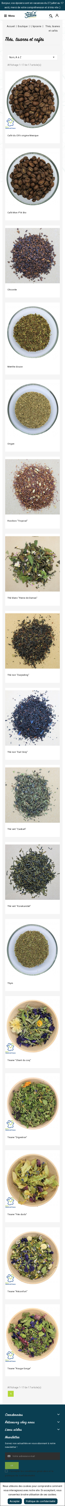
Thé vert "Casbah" (17, 829)
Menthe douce (15, 366)
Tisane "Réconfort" (18, 1291)
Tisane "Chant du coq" (19, 1060)
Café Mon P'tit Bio (17, 212)
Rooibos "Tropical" (18, 521)
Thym (10, 983)
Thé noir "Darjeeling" (18, 675)
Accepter (15, 1501)
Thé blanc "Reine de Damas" (23, 598)
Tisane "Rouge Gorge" (19, 1368)
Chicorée (12, 289)
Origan (11, 443)
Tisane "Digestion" (17, 1137)
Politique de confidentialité (41, 1501)
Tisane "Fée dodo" (17, 1214)
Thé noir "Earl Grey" (18, 752)
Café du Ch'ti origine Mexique (23, 135)
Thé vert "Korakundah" (19, 906)
